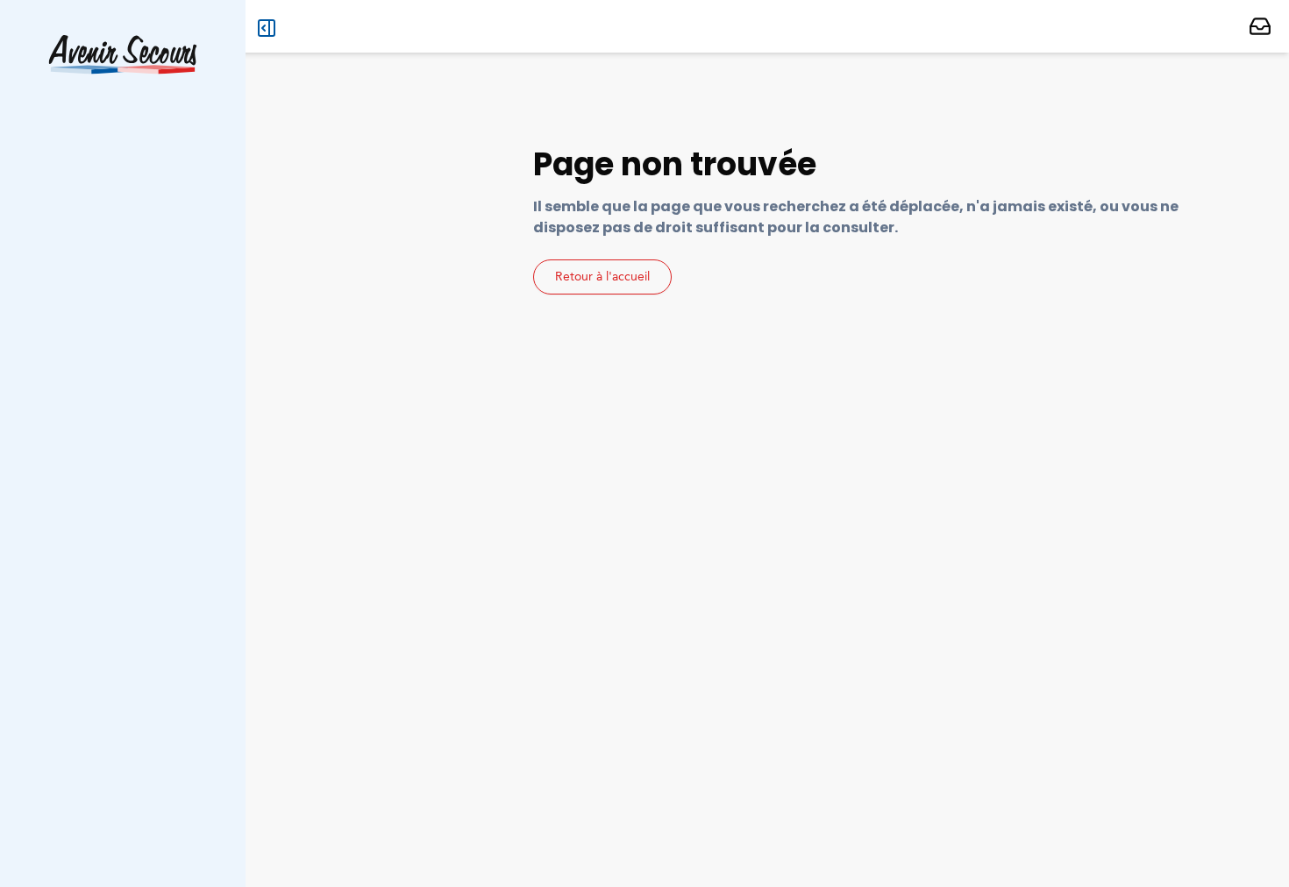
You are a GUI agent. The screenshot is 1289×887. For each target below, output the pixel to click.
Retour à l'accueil (602, 277)
